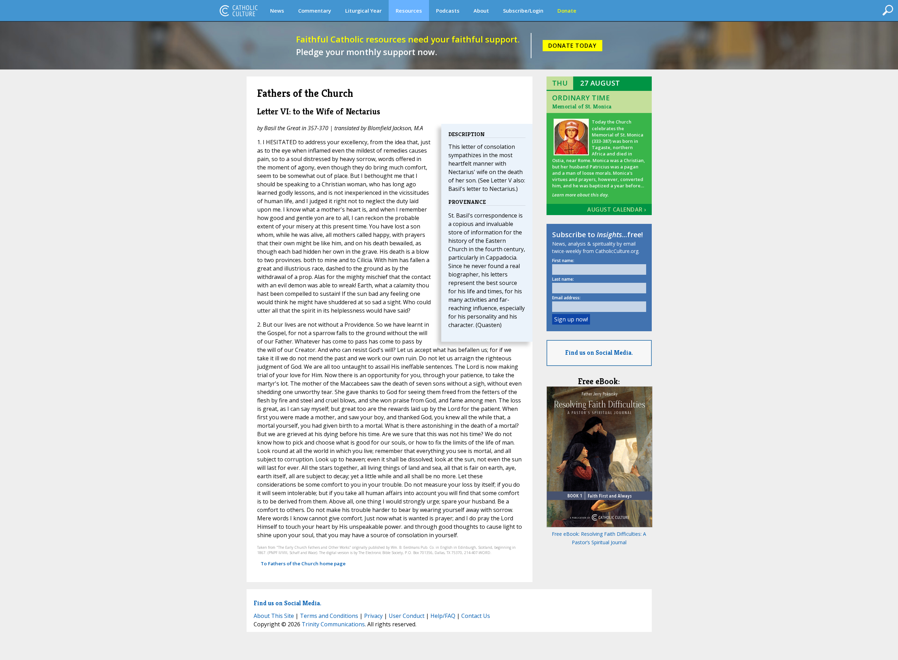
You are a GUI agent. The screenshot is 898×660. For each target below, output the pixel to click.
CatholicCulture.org (238, 10)
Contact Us (475, 616)
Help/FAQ (442, 616)
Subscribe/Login (523, 10)
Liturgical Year (363, 10)
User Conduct (406, 616)
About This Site (274, 616)
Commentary (314, 10)
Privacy (373, 616)
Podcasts (448, 10)
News (277, 10)
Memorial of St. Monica (581, 106)
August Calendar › (616, 209)
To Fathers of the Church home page (303, 563)
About (481, 10)
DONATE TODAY (572, 45)
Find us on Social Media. (599, 352)
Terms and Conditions (329, 616)
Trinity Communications (333, 624)
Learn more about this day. (580, 195)
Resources (409, 10)
